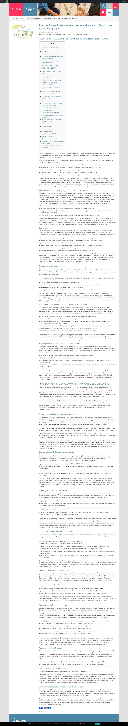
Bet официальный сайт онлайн (50, 113)
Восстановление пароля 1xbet (50, 54)
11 (25, 18)
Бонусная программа (48, 136)
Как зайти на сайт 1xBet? (49, 134)
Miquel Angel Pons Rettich (46, 32)
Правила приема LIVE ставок (50, 94)
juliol (21, 18)
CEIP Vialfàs (16, 9)
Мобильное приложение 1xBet (50, 139)
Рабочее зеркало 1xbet (48, 124)
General (42, 711)
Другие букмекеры (47, 126)
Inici (13, 18)
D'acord (97, 723)
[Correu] (22, 721)
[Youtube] (19, 721)
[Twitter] (14, 721)
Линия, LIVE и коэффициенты (50, 108)
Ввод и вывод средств (48, 110)
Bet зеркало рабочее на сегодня (51, 91)
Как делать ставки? (47, 131)
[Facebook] (17, 721)
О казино (44, 101)
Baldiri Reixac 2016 (30, 9)
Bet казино (45, 51)
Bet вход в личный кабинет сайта (51, 80)
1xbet (84, 205)
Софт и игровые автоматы (49, 129)
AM (17, 18)
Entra (126, 1)
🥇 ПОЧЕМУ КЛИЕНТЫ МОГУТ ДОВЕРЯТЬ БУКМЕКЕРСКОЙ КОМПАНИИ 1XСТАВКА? (50, 67)
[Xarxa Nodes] (24, 721)
